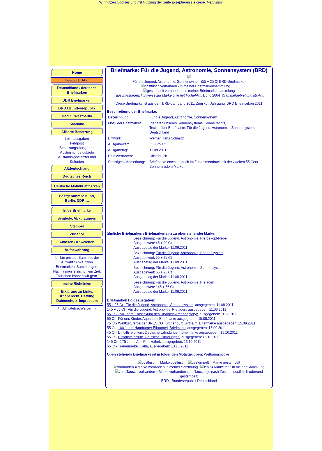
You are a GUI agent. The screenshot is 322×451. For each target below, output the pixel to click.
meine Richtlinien (77, 283)
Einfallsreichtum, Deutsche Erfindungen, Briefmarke (158, 332)
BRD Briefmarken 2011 (244, 103)
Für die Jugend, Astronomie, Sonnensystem (189, 253)
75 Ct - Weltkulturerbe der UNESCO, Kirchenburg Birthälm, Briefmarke (161, 323)
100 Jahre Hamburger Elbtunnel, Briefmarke (152, 328)
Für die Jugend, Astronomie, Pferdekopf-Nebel (192, 238)
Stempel (77, 226)
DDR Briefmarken (77, 100)
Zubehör (77, 234)
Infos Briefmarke (77, 210)
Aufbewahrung (77, 250)
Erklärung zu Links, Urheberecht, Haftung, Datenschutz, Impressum (77, 296)
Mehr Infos (215, 2)
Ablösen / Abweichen (76, 242)
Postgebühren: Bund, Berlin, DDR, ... (77, 198)
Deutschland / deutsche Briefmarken (77, 90)
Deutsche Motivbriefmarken (77, 186)
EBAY (83, 80)
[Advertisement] (161, 35)
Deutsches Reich (77, 176)
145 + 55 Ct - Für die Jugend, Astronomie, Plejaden (146, 309)
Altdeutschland (77, 168)
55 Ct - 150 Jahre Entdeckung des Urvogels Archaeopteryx (152, 314)
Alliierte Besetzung (77, 132)
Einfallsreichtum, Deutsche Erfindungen (149, 337)
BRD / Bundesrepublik (77, 108)
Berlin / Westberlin (77, 116)
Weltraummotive (216, 354)
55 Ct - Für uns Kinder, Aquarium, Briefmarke (141, 319)
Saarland (76, 124)
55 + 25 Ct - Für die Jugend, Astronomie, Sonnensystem (150, 305)
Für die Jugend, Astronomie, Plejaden (185, 282)
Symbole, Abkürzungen (76, 218)
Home (77, 72)
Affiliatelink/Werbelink (79, 308)
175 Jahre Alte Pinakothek (140, 342)
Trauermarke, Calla (133, 346)
